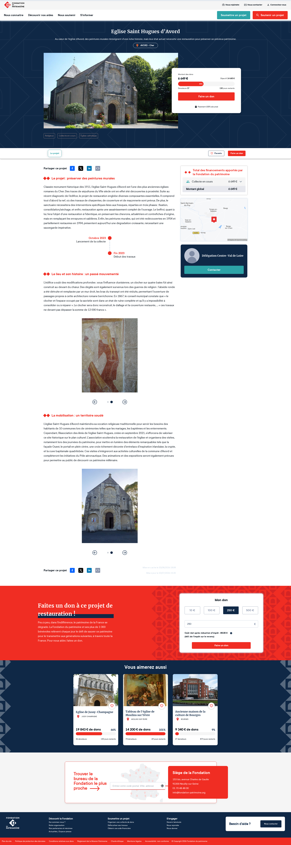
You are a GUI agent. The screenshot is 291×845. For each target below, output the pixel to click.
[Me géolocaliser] (162, 786)
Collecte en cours (67, 135)
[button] (108, 402)
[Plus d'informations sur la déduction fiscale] (231, 633)
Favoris (218, 153)
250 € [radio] (231, 610)
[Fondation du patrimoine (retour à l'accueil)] (14, 5)
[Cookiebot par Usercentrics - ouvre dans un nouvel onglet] (40, 839)
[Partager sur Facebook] (72, 168)
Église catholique (89, 135)
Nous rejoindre (232, 4)
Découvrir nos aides (40, 15)
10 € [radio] (192, 610)
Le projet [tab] (54, 153)
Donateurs (183, 88)
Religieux (49, 135)
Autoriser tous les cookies (245, 824)
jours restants (227, 88)
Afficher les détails (70, 839)
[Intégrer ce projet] (98, 168)
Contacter (214, 270)
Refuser (245, 834)
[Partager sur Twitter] (81, 168)
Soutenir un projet (272, 15)
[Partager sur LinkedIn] (89, 168)
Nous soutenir (66, 15)
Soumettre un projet (233, 15)
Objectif (227, 78)
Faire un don (206, 96)
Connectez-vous (278, 4)
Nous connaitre (13, 15)
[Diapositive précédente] (94, 402)
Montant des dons (185, 74)
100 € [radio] (211, 610)
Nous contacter (255, 4)
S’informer (86, 15)
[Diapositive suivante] (124, 402)
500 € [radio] (250, 610)
